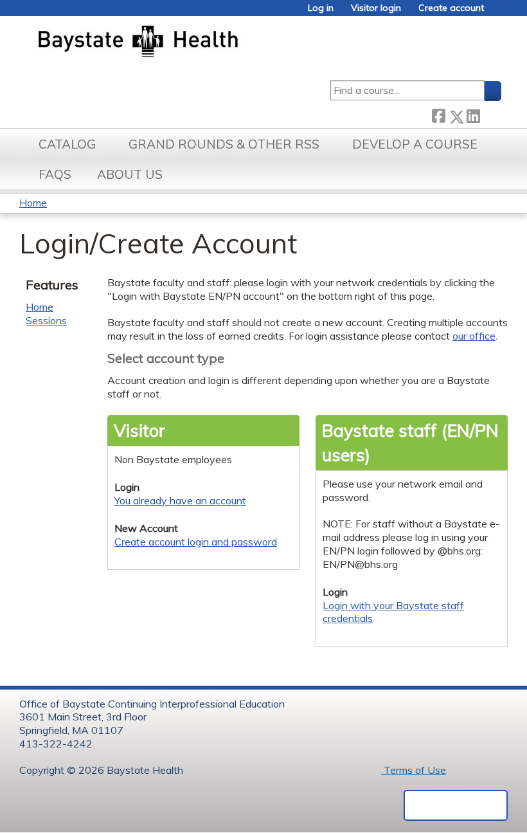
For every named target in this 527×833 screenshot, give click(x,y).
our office (474, 335)
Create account (451, 8)
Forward (490, 113)
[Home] (198, 42)
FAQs (55, 174)
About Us (130, 174)
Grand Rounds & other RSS (224, 144)
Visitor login (376, 8)
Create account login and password (195, 541)
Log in (321, 8)
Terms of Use (413, 770)
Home (33, 202)
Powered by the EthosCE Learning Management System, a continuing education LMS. (456, 805)
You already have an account (180, 500)
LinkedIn (473, 113)
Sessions (46, 320)
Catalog (67, 144)
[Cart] (497, 12)
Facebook (438, 114)
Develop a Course (415, 144)
